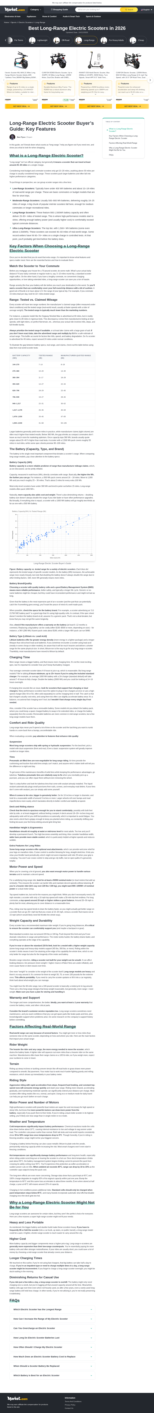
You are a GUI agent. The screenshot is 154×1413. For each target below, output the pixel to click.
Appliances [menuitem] (31, 16)
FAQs (111, 155)
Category (34, 10)
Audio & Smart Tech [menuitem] (71, 16)
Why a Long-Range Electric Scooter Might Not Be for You (123, 149)
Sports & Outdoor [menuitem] (93, 16)
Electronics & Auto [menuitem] (12, 16)
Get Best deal (20, 106)
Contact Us (69, 1408)
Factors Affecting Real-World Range (123, 143)
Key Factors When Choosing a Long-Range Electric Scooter (123, 137)
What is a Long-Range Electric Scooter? (121, 130)
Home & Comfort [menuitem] (49, 16)
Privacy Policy (70, 1405)
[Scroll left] (4, 80)
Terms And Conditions (73, 1401)
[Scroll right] (150, 80)
